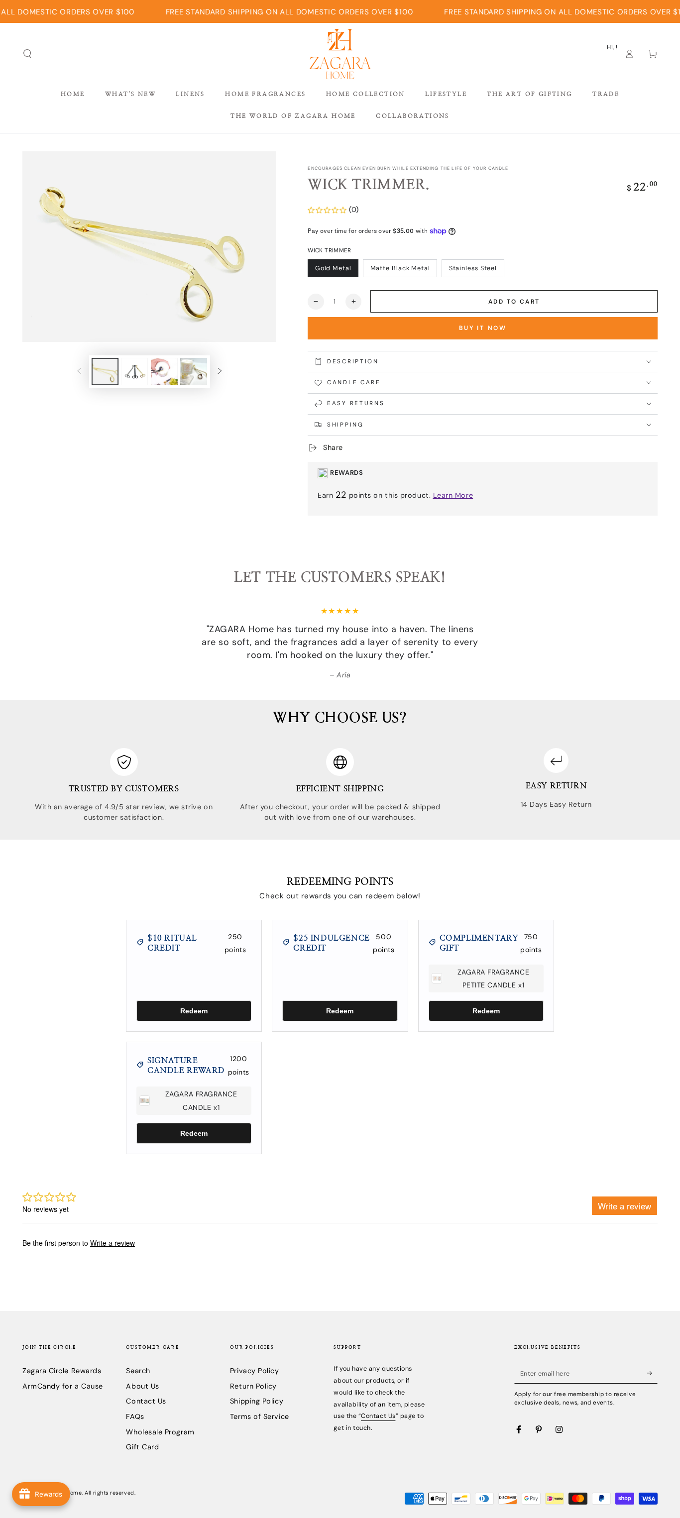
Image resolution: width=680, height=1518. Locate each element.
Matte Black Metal (400, 268)
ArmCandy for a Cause (62, 1386)
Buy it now (483, 328)
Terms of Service (259, 1416)
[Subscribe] (652, 1373)
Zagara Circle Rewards (61, 1370)
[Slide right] (220, 372)
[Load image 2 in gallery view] (134, 371)
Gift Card (142, 1446)
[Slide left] (79, 372)
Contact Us (146, 1401)
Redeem (194, 1011)
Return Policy (253, 1386)
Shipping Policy (256, 1401)
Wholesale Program (160, 1431)
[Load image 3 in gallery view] (164, 371)
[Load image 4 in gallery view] (193, 371)
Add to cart (514, 302)
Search (138, 1370)
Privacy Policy (254, 1370)
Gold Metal (333, 268)
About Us (142, 1386)
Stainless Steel (473, 268)
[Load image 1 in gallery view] (105, 371)
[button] (27, 54)
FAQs (135, 1416)
